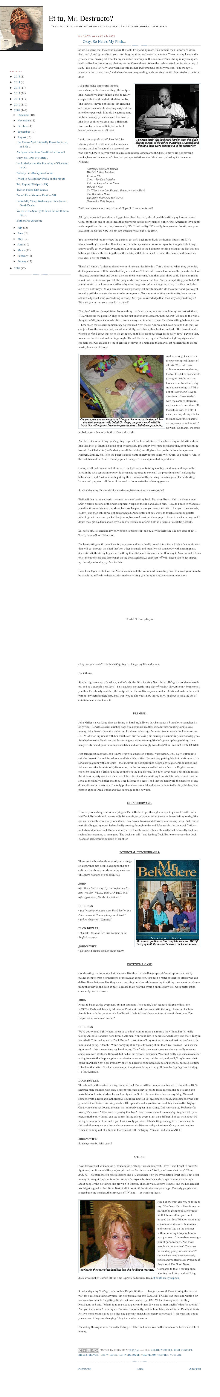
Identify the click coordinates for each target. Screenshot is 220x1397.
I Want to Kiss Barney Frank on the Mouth (41, 178)
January (22, 261)
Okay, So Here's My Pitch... (104, 41)
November (24, 120)
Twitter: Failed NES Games (32, 190)
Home (140, 1369)
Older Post (195, 1369)
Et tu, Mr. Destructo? (73, 18)
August (22, 137)
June (21, 233)
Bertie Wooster (161, 1350)
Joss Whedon (108, 1354)
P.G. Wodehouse (129, 1354)
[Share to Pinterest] (97, 1350)
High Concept (183, 1350)
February (23, 256)
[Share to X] (88, 1350)
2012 (17, 93)
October (23, 126)
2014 (17, 82)
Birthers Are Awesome (29, 220)
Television (148, 1354)
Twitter (162, 1354)
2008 (17, 268)
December (24, 115)
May (21, 239)
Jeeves (93, 1354)
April (21, 244)
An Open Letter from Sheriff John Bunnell (41, 152)
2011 (17, 99)
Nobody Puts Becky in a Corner (35, 173)
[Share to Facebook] (92, 1350)
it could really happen (166, 1278)
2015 (17, 76)
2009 (17, 110)
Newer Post (84, 1369)
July (20, 228)
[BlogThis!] (84, 1350)
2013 (17, 88)
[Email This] (80, 1350)
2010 (17, 104)
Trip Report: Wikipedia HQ (32, 184)
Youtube (176, 1354)
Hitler (82, 1354)
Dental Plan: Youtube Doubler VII (36, 195)
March (22, 250)
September (24, 131)
